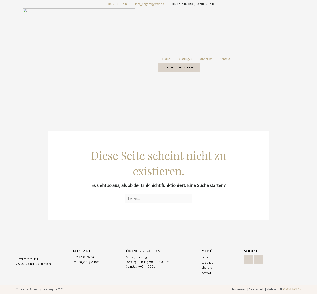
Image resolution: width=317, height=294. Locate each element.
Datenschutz (256, 289)
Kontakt (225, 59)
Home (166, 59)
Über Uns (206, 59)
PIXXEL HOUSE (292, 289)
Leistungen (185, 59)
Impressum (239, 289)
